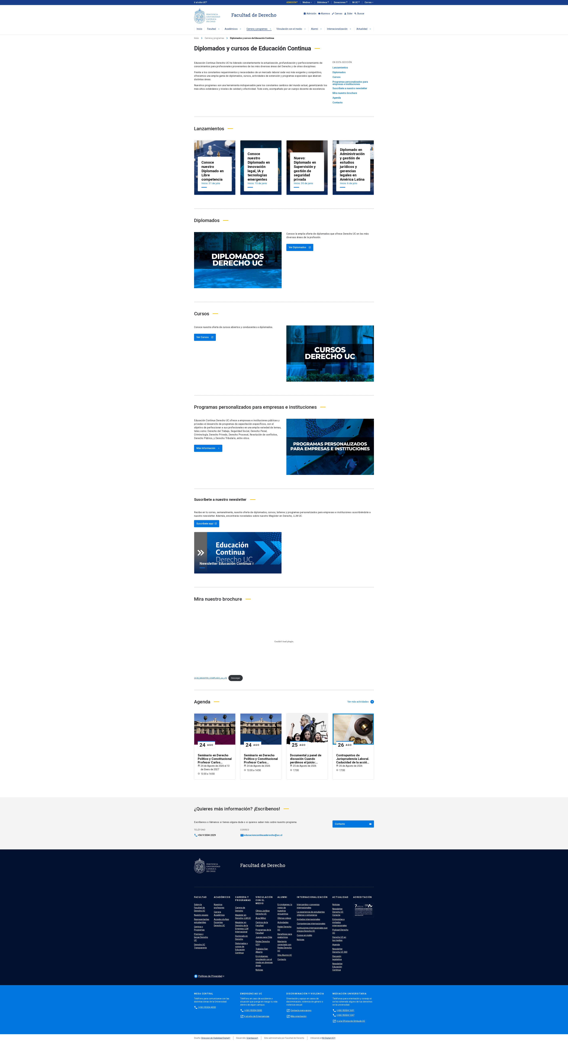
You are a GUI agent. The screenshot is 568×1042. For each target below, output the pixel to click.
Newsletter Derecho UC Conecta (337, 912)
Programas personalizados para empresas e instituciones (350, 83)
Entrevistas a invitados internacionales (339, 922)
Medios (307, 2)
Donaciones (340, 2)
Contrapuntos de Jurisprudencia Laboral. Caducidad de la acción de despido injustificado (353, 758)
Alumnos (324, 13)
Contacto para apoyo (301, 1010)
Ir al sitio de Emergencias (256, 1016)
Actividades (282, 922)
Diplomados (339, 72)
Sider (348, 13)
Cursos (337, 77)
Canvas (337, 13)
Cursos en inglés (304, 935)
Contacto (338, 102)
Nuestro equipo (201, 915)
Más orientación (299, 1016)
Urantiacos (252, 1038)
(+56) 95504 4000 (207, 1007)
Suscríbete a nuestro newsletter (350, 88)
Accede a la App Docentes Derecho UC (221, 922)
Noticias (259, 970)
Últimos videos (284, 918)
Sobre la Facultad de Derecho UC (199, 907)
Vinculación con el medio (291, 29)
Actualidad (363, 29)
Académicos (233, 29)
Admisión (291, 2)
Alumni (316, 29)
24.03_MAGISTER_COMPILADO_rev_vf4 (210, 678)
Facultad (213, 29)
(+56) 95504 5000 (253, 1010)
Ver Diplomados (300, 247)
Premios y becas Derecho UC (201, 937)
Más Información (208, 448)
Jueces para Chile (264, 937)
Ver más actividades (360, 701)
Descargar (235, 678)
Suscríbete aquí (206, 523)
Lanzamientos (340, 68)
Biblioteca (322, 2)
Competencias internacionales (311, 923)
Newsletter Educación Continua (337, 966)
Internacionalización (339, 29)
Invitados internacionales (308, 919)
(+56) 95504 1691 (345, 1010)
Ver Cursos (204, 337)
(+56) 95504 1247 (345, 1015)
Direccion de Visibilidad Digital (215, 1038)
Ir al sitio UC (200, 2)
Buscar (359, 13)
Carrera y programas (259, 29)
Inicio (199, 29)
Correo (369, 2)
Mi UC (355, 2)
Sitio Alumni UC (284, 955)
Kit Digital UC (328, 1038)
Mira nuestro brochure (345, 93)
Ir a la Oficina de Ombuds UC (351, 1021)
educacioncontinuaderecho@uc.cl (263, 835)
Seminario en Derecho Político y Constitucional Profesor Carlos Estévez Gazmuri (215, 758)
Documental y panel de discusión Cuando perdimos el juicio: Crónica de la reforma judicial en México (305, 758)
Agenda (337, 98)
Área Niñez (261, 918)
